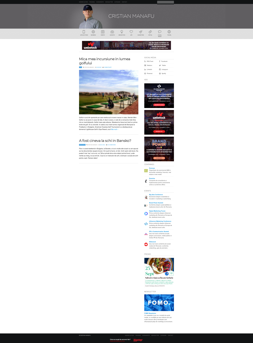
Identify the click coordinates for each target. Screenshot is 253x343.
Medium (149, 65)
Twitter (163, 65)
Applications (84, 35)
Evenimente (100, 2)
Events (103, 35)
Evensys (152, 168)
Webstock (152, 242)
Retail (150, 35)
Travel (169, 35)
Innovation (121, 35)
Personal (82, 144)
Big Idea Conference (156, 195)
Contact (124, 2)
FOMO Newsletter (150, 313)
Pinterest (149, 73)
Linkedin (149, 69)
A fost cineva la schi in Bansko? (105, 140)
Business (93, 35)
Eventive (152, 178)
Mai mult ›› (114, 129)
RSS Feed (149, 61)
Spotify (163, 73)
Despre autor (83, 2)
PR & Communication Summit (159, 231)
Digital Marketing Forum (157, 211)
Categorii (117, 2)
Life (131, 35)
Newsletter (109, 2)
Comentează (107, 67)
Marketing (141, 35)
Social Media (160, 35)
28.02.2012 (102, 144)
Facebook (164, 61)
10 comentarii (111, 144)
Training (92, 2)
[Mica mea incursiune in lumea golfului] (108, 92)
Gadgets (112, 35)
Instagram (164, 69)
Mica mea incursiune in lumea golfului (104, 61)
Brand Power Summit (156, 203)
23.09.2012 (98, 67)
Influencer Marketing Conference (160, 221)
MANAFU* (126, 16)
